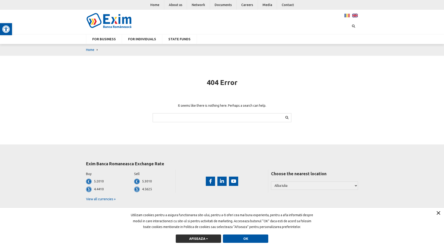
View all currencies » (101, 199)
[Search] (287, 117)
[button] (6, 29)
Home (154, 5)
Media (267, 5)
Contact (288, 5)
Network (198, 5)
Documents (223, 5)
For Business (104, 39)
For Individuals (142, 39)
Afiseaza (197, 239)
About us (175, 5)
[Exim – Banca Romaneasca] (116, 20)
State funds (179, 39)
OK (245, 239)
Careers (247, 5)
